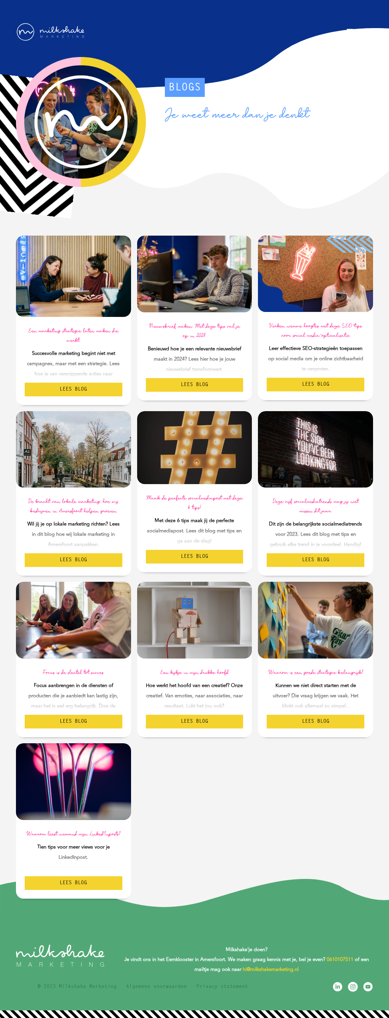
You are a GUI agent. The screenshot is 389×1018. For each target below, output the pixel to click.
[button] (359, 31)
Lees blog (73, 389)
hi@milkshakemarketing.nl (271, 969)
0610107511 (340, 959)
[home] (50, 31)
